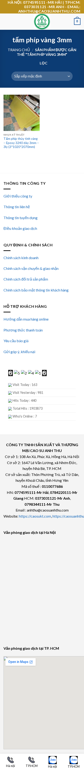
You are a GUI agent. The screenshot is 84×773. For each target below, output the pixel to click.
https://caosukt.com (35, 516)
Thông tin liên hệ (17, 206)
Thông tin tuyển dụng (21, 217)
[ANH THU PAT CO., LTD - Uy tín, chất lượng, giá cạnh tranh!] (42, 21)
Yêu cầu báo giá (16, 340)
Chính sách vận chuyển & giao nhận (31, 268)
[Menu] (6, 21)
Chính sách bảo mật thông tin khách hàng (36, 290)
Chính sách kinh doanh (21, 257)
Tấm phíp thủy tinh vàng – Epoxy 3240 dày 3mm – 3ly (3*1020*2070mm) (21, 143)
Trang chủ (19, 49)
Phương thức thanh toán (23, 330)
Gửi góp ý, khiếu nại (19, 351)
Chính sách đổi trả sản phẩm (26, 279)
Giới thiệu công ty (18, 196)
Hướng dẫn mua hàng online (26, 319)
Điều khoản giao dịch (20, 228)
